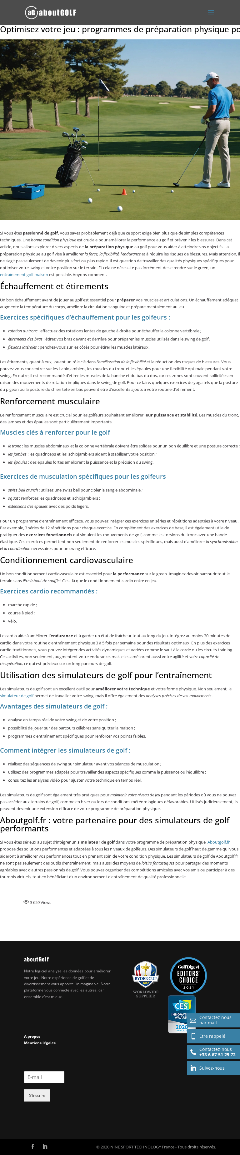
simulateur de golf (16, 696)
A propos (32, 1036)
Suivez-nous (207, 1068)
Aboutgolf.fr (219, 842)
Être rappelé (207, 1036)
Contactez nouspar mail (211, 1020)
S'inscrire (37, 1095)
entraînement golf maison (24, 274)
